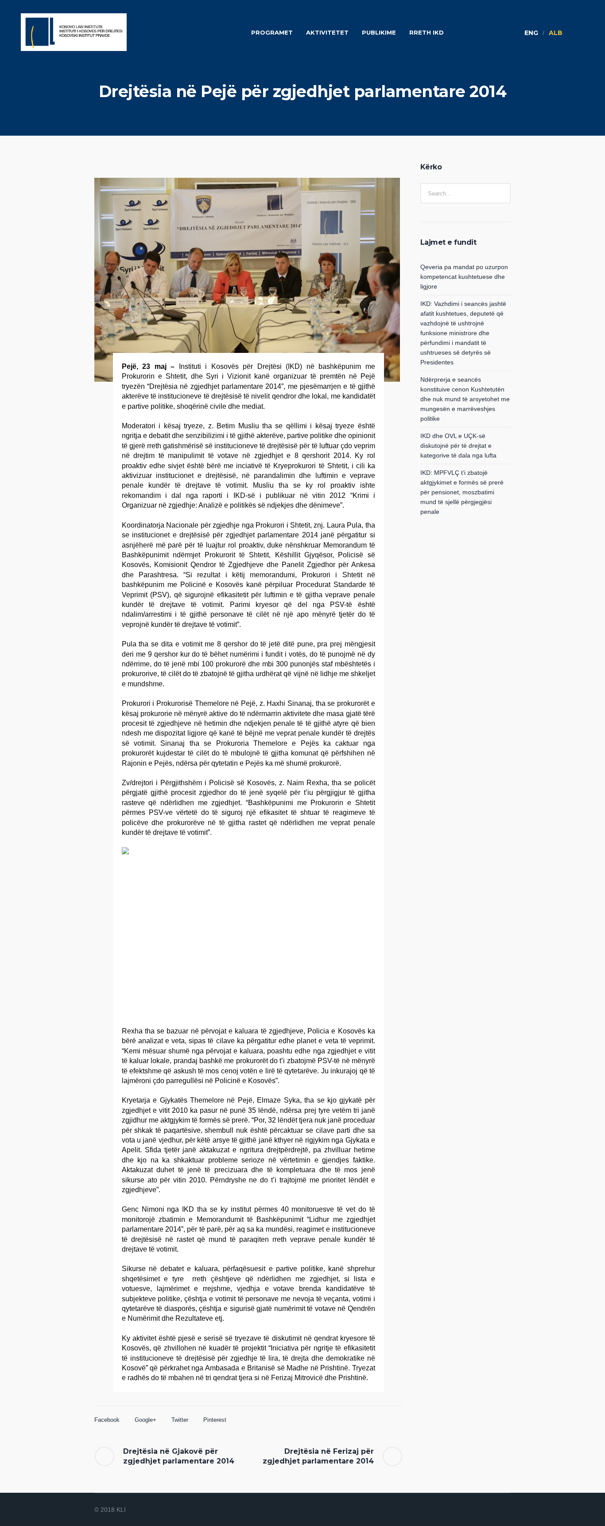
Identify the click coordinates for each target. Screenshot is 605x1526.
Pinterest (214, 1419)
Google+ (145, 1419)
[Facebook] (472, 1510)
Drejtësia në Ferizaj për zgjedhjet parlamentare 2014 (318, 1456)
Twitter (179, 1419)
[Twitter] (493, 1510)
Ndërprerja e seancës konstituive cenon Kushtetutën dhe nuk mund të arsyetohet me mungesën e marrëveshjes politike (465, 399)
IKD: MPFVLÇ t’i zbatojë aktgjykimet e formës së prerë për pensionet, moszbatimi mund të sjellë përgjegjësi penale (462, 492)
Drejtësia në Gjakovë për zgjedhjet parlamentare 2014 (178, 1456)
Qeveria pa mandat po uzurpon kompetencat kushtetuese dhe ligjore (464, 276)
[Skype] (504, 1510)
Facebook (107, 1419)
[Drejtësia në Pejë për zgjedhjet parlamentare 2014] (247, 280)
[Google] (483, 1510)
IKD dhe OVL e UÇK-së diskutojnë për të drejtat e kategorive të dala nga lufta (458, 445)
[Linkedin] (462, 1510)
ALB (555, 33)
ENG (531, 33)
